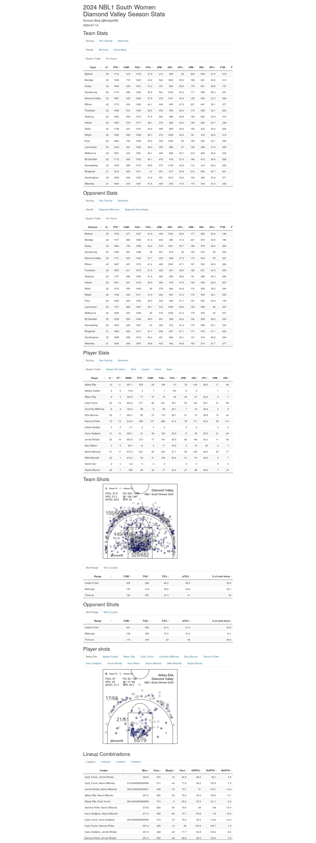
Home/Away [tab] (120, 49)
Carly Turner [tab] (147, 656)
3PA (201, 67)
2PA (170, 67)
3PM (190, 67)
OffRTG (195, 770)
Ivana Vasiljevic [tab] (94, 663)
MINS (128, 378)
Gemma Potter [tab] (211, 656)
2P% (180, 67)
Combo (104, 770)
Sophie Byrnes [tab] (194, 663)
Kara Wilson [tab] (134, 663)
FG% (148, 67)
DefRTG (210, 770)
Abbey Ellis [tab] (91, 656)
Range (97, 576)
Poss (156, 770)
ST (118, 378)
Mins (144, 770)
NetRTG (225, 770)
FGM (126, 67)
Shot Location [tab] (111, 567)
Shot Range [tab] (92, 567)
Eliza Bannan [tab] (191, 656)
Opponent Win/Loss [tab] (109, 209)
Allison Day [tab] (129, 656)
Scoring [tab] (90, 40)
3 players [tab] (105, 761)
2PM (159, 67)
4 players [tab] (121, 761)
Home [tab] (158, 369)
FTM (222, 67)
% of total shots (221, 576)
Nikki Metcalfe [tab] (174, 663)
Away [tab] (169, 369)
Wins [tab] (133, 369)
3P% (211, 67)
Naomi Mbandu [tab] (154, 663)
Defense (92, 227)
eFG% (185, 576)
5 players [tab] (136, 761)
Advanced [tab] (123, 40)
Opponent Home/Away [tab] (136, 209)
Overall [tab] (89, 49)
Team (93, 67)
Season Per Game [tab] (115, 369)
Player (94, 378)
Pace (182, 770)
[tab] (133, 39)
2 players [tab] (90, 761)
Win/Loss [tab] (103, 49)
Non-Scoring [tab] (105, 40)
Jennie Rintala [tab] (114, 663)
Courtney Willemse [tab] (169, 656)
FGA (137, 67)
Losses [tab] (145, 369)
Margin (169, 770)
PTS (115, 67)
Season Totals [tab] (93, 58)
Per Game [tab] (111, 58)
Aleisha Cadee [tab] (110, 656)
